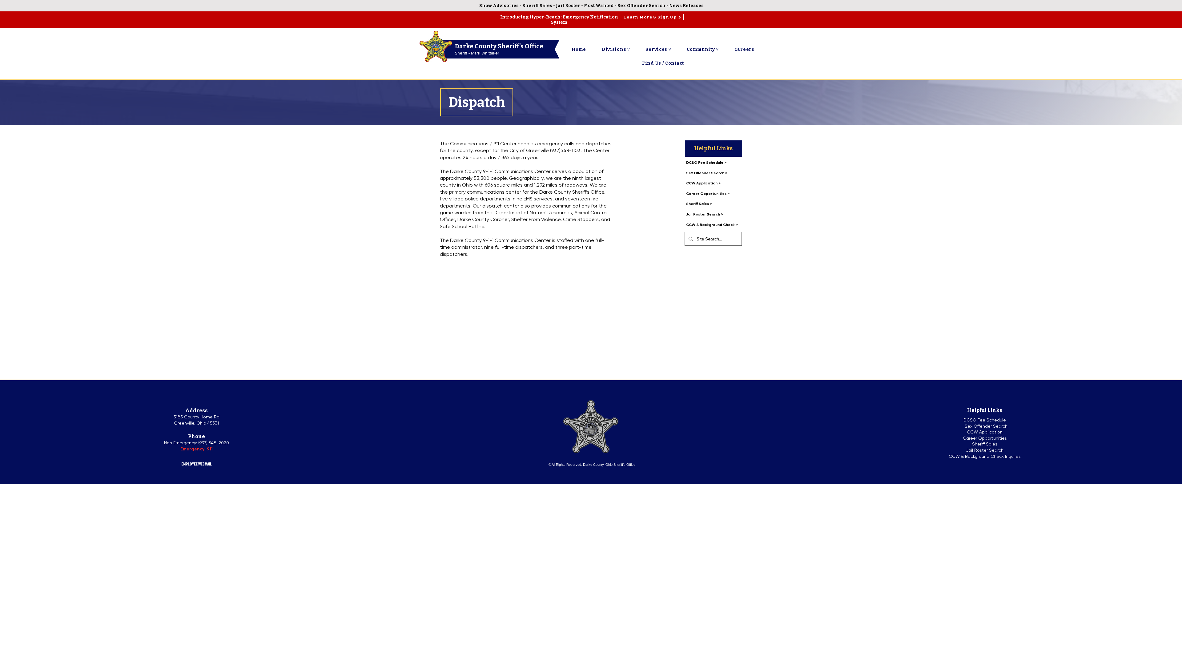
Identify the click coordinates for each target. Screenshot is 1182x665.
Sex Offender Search (641, 5)
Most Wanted (599, 5)
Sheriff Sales (537, 5)
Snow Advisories (499, 5)
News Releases (686, 5)
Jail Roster (568, 5)
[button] (616, 49)
